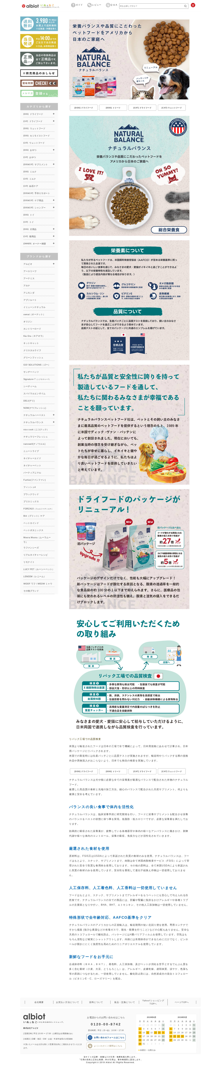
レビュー (96, 5)
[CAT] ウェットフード (172, 108)
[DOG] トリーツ (113, 108)
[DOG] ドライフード (83, 108)
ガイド (79, 5)
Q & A (114, 5)
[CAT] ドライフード (142, 108)
